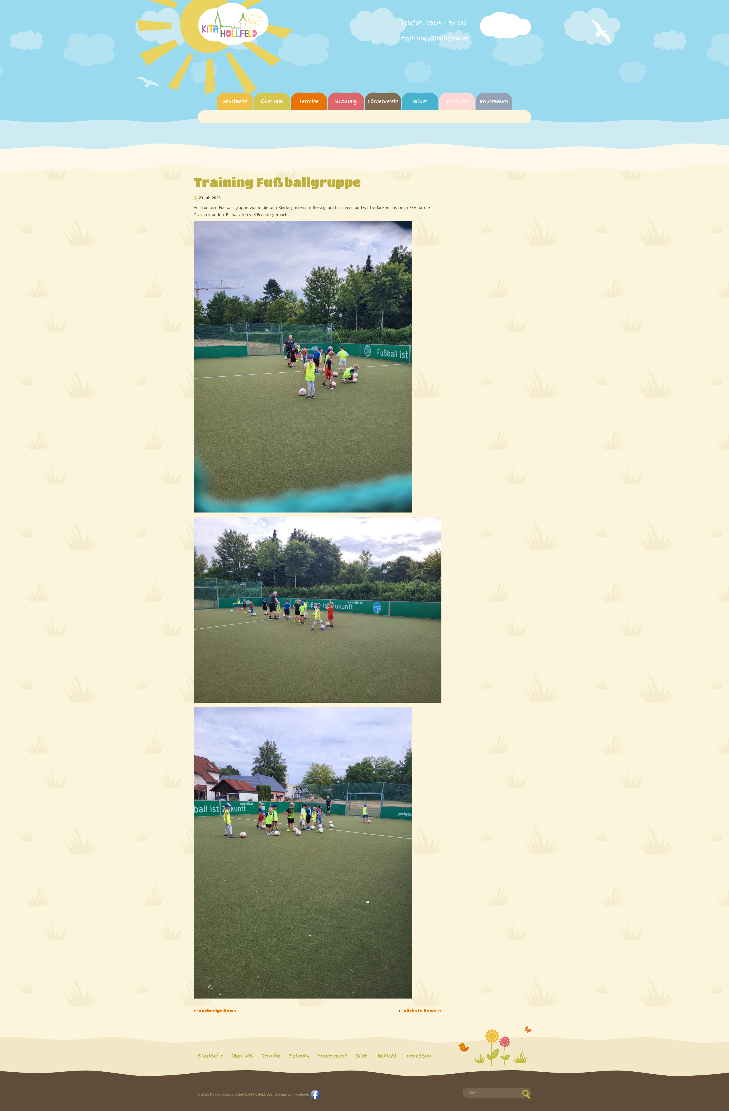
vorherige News (217, 1010)
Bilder (420, 101)
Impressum (494, 101)
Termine (309, 101)
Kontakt (457, 101)
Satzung (346, 101)
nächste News (420, 1010)
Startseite (235, 101)
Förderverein (383, 101)
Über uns (272, 101)
